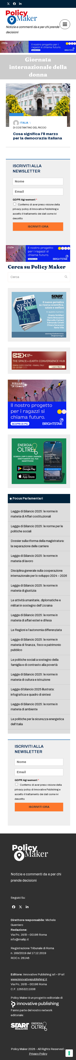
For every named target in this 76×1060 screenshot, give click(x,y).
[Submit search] (66, 277)
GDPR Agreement (25, 199)
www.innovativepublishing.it (29, 979)
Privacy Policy (38, 1053)
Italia (24, 122)
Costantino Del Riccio (31, 127)
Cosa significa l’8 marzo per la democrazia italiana (37, 136)
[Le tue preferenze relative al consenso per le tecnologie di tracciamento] (69, 1053)
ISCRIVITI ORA (38, 226)
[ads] (38, 51)
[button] (65, 24)
